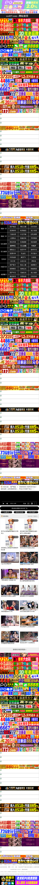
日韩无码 (34, 276)
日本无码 (34, 227)
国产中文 (13, 272)
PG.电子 (32, 512)
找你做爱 (34, 242)
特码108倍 (19, 512)
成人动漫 (34, 230)
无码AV (3, 259)
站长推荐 (4, 244)
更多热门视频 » (33, 516)
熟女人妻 (23, 265)
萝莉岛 (34, 261)
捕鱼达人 (13, 249)
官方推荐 (4, 251)
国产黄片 (13, 265)
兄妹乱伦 (23, 272)
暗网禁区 (13, 269)
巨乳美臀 (34, 234)
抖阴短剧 (23, 276)
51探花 (33, 257)
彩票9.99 (13, 253)
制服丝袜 (23, 238)
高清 (24, 503)
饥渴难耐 (23, 242)
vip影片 (6, 512)
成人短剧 (34, 272)
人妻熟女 (13, 238)
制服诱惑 (34, 269)
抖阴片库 (4, 267)
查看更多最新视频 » (19, 649)
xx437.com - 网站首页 (17, 16)
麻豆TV (23, 257)
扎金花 (23, 253)
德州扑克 (34, 249)
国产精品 (13, 227)
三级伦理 (13, 234)
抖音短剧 (13, 257)
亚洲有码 (13, 230)
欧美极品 (23, 230)
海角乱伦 (23, 269)
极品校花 (13, 276)
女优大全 (23, 261)
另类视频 (34, 238)
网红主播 (23, 227)
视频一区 (4, 228)
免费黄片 (34, 265)
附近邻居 (13, 242)
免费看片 (4, 274)
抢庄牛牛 (23, 249)
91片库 (13, 261)
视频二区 (4, 236)
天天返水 (34, 253)
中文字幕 (23, 234)
